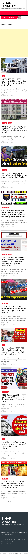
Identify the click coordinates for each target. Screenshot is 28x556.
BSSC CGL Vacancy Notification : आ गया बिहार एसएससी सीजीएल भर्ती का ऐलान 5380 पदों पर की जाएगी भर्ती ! (14, 175)
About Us (3, 539)
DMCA (24, 539)
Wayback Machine (19, 553)
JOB (3, 76)
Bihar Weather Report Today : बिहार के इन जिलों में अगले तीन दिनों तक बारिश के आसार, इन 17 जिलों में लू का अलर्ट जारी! (13, 310)
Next (19, 502)
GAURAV (6, 95)
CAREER (4, 123)
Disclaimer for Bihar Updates (8, 541)
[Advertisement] (14, 43)
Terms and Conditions (7, 543)
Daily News (5, 207)
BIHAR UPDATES (8, 4)
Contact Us (10, 539)
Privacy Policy (17, 539)
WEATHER (5, 303)
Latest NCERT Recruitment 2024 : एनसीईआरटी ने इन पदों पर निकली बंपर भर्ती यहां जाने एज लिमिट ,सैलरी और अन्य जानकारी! (14, 129)
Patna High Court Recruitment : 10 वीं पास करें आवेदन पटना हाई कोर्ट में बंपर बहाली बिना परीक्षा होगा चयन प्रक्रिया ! (13, 445)
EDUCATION (5, 392)
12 (15, 502)
